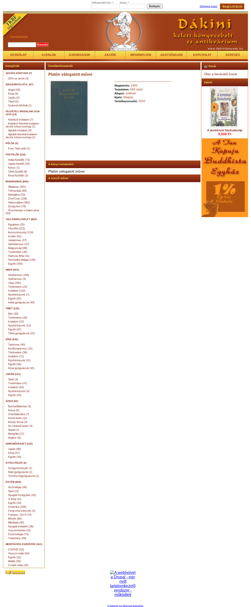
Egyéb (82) (14, 298)
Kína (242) (12, 339)
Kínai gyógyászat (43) (21, 368)
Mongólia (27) (16, 433)
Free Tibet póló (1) (19, 148)
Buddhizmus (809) (17, 181)
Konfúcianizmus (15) (20, 348)
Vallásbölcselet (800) (21, 219)
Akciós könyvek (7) (19, 73)
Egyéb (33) (14, 502)
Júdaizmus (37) (17, 240)
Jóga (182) (14, 282)
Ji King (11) (14, 498)
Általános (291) (17, 186)
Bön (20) (13, 313)
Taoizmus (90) (16, 344)
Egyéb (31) (14, 557)
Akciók (110, 55)
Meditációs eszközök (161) (24, 544)
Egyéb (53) (14, 395)
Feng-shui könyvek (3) (21, 510)
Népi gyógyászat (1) (20, 472)
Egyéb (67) (14, 329)
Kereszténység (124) (20, 232)
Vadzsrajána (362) (19, 202)
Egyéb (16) (14, 456)
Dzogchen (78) (17, 206)
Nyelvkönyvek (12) (19, 325)
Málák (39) (14, 561)
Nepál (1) (13, 429)
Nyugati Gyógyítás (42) (22, 495)
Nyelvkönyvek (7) (18, 294)
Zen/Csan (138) (17, 198)
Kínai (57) (14, 452)
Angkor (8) (14, 437)
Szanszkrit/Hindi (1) (20, 105)
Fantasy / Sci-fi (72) (20, 514)
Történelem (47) (17, 383)
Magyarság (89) (17, 248)
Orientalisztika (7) (18, 414)
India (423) (12, 269)
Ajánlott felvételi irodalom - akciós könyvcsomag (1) (22, 136)
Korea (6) (13, 410)
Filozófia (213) (16, 228)
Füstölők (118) (15, 154)
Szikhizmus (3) (17, 278)
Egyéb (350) (15, 263)
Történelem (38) (17, 352)
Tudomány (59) (17, 538)
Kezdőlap (18, 55)
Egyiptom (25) (16, 224)
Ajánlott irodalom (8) (20, 130)
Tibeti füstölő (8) (17, 171)
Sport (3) (13, 491)
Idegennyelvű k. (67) (19, 84)
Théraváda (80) (17, 190)
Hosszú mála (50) (18, 553)
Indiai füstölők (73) (19, 159)
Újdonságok (79, 55)
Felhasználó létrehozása (232, 6)
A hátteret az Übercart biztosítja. (125, 605)
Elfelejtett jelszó (208, 6)
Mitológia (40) (16, 522)
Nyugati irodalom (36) (21, 526)
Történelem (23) (17, 286)
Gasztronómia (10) (19, 530)
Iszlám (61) (15, 236)
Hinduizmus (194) (18, 274)
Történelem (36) (17, 251)
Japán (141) (13, 374)
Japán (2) (14, 97)
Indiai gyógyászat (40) (21, 302)
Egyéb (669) (13, 482)
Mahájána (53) (16, 194)
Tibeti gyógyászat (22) (21, 333)
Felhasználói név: (102, 2)
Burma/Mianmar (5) (19, 406)
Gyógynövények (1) (20, 468)
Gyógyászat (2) (16, 462)
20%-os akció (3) (18, 78)
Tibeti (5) (13, 101)
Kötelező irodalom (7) (20, 119)
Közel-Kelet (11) (17, 418)
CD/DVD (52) (16, 549)
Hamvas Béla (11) (18, 255)
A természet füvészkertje (224, 130)
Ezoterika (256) (17, 506)
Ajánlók (49, 55)
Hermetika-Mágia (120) (22, 259)
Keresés (233, 55)
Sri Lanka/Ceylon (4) (20, 425)
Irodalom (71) (16, 356)
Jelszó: (124, 2)
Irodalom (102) (16, 290)
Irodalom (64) (16, 387)
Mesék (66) (15, 518)
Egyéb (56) (14, 364)
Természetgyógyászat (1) (23, 475)
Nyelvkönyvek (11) (19, 360)
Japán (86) (14, 448)
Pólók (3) (12, 143)
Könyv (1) (14, 167)
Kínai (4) (13, 93)
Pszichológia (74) (18, 534)
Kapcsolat (202, 55)
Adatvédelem (171, 55)
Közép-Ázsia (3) (17, 422)
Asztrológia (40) (17, 487)
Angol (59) (14, 89)
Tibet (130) (12, 308)
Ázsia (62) (12, 401)
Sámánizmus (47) (18, 244)
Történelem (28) (17, 317)
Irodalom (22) (16, 321)
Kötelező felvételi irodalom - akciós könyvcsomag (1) (23, 125)
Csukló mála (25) (18, 565)
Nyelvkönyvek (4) (18, 391)
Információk (140, 55)
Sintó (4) (13, 379)
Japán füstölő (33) (19, 163)
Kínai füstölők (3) (18, 175)
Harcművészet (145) (19, 443)
